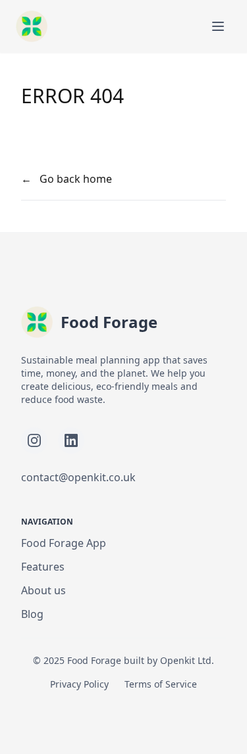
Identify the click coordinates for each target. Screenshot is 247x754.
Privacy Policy (79, 684)
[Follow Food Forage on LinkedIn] (71, 440)
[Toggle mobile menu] (218, 26)
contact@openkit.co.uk (78, 477)
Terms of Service (160, 684)
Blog (32, 614)
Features (43, 566)
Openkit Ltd (185, 660)
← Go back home (66, 179)
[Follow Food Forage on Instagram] (34, 440)
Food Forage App (63, 543)
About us (43, 590)
